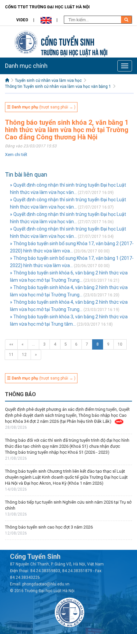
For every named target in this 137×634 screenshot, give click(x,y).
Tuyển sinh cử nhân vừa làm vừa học (48, 80)
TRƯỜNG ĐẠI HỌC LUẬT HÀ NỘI (74, 52)
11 (11, 354)
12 (24, 354)
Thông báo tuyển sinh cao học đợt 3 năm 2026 (49, 527)
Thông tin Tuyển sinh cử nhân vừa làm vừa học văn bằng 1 (58, 86)
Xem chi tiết (16, 154)
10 (120, 344)
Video (22, 20)
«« (11, 344)
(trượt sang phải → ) (41, 107)
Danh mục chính (26, 65)
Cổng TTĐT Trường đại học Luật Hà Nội (47, 7)
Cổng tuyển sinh (67, 41)
